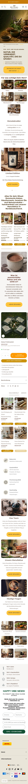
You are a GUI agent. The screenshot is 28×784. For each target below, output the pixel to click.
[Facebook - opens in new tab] (7, 769)
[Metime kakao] (12, 159)
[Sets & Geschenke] (14, 108)
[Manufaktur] (14, 548)
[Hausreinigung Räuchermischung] (7, 433)
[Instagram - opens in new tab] (9, 769)
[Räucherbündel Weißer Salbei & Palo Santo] (21, 403)
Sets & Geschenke (14, 115)
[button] (2, 7)
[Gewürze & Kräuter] (21, 625)
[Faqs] (14, 588)
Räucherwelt (20, 659)
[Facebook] (8, 386)
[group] (14, 325)
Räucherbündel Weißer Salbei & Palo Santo (20, 414)
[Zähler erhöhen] (8, 355)
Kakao (7, 90)
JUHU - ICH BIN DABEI (14, 732)
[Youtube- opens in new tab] (18, 769)
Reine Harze (20, 646)
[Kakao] (7, 84)
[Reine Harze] (21, 640)
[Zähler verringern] (2, 355)
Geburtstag (6, 719)
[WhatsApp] (15, 386)
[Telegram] (21, 769)
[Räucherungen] (20, 96)
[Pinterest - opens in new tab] (12, 769)
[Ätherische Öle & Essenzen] (7, 625)
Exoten (7, 659)
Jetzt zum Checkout (14, 360)
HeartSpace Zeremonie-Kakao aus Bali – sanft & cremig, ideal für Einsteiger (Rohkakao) (6, 231)
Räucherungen (20, 102)
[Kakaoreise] (7, 640)
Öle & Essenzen (7, 102)
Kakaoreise (7, 646)
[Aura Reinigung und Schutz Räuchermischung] (7, 403)
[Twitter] (10, 386)
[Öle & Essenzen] (7, 96)
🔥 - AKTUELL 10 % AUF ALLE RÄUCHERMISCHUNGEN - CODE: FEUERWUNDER (13, 2)
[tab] (14, 393)
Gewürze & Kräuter (21, 631)
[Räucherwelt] (21, 653)
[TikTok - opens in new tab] (15, 769)
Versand (9, 345)
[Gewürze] (20, 84)
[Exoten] (7, 653)
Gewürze (20, 90)
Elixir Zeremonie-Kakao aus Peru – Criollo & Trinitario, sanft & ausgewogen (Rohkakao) (19, 231)
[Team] (14, 507)
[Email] (17, 386)
